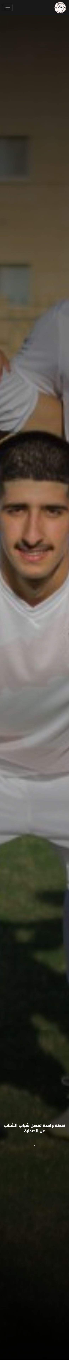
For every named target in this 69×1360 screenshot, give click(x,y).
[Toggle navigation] (8, 7)
